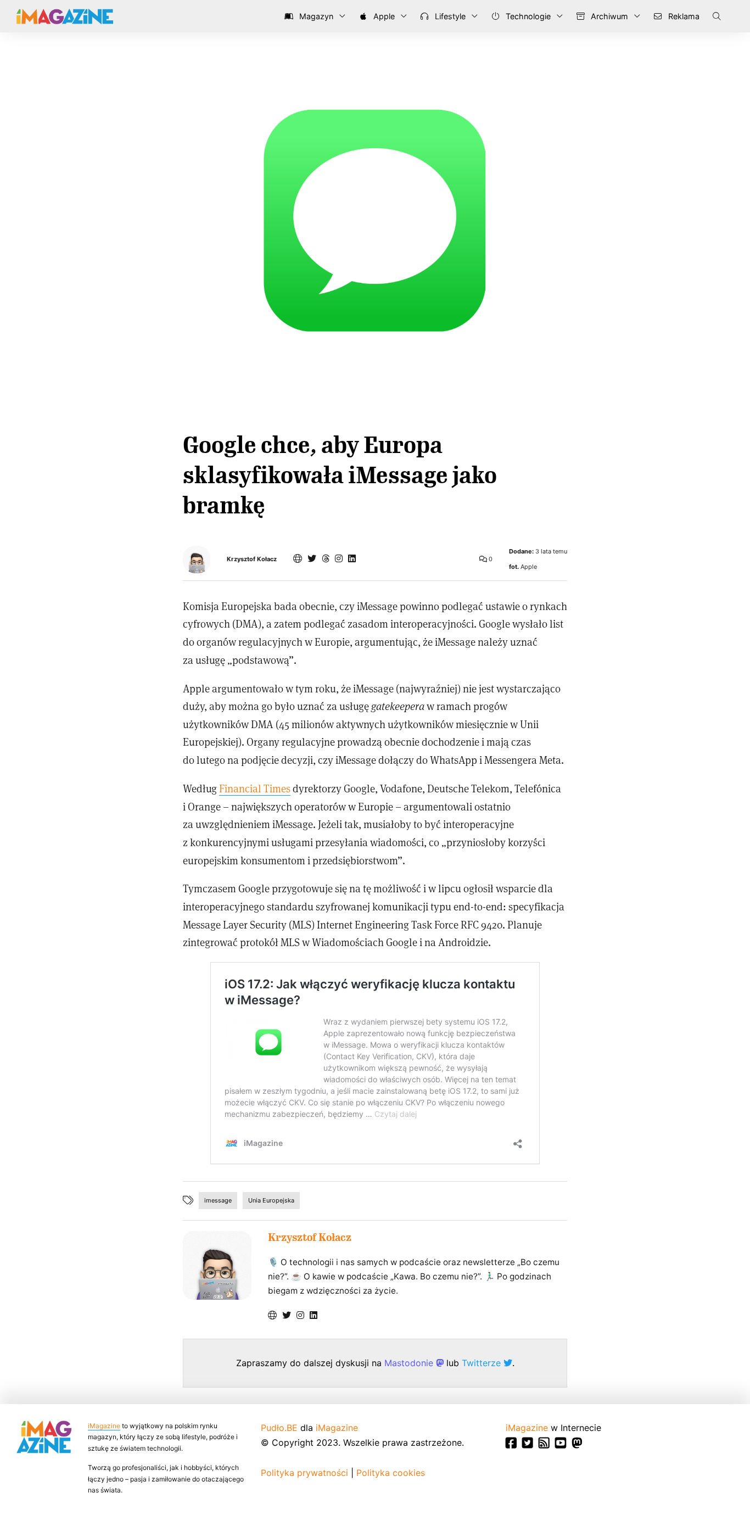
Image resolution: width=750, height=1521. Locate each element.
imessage (218, 1200)
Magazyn (315, 16)
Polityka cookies (390, 1472)
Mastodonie (410, 1362)
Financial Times (254, 788)
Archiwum (608, 16)
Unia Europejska (271, 1200)
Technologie (527, 16)
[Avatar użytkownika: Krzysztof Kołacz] (217, 1265)
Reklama (682, 16)
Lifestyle (449, 16)
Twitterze (482, 1362)
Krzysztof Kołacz (252, 559)
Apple (383, 16)
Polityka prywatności (304, 1472)
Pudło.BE (279, 1427)
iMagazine (104, 1426)
